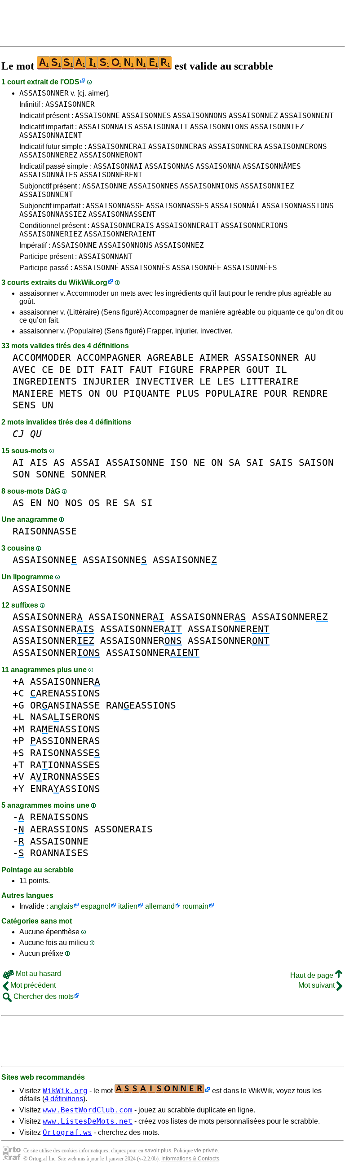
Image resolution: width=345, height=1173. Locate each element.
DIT (85, 369)
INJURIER (106, 381)
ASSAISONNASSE (115, 205)
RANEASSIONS (141, 705)
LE (205, 381)
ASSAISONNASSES (177, 205)
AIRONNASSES (65, 776)
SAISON (316, 462)
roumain (195, 906)
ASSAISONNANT (106, 256)
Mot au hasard (37, 973)
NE (199, 462)
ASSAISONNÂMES (272, 166)
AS (59, 462)
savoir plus (158, 1150)
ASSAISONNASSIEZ (53, 214)
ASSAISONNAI (118, 166)
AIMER (214, 357)
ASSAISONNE (97, 115)
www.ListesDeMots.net (88, 1121)
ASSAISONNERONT (111, 155)
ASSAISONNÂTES (48, 175)
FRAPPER (219, 369)
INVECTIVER (164, 381)
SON (21, 474)
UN (47, 405)
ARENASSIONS (65, 693)
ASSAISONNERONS (295, 146)
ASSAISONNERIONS (254, 225)
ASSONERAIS (123, 829)
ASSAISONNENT (307, 115)
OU (112, 393)
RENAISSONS (59, 817)
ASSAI (85, 462)
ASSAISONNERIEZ (50, 234)
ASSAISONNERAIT (187, 225)
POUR (275, 393)
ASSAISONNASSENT (122, 214)
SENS (24, 405)
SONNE (50, 474)
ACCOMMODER (42, 357)
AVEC (24, 369)
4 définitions (63, 1099)
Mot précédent (32, 985)
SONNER (88, 474)
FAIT (112, 369)
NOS (74, 502)
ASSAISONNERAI (117, 146)
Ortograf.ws (67, 1132)
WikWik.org (88, 282)
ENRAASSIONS (65, 788)
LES (225, 381)
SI (147, 502)
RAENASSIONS (65, 729)
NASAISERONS (65, 716)
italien (127, 906)
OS (94, 502)
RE (112, 502)
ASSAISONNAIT (161, 127)
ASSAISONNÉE (196, 267)
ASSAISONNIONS (219, 127)
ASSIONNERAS (65, 740)
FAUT (141, 369)
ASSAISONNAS (169, 166)
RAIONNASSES (65, 764)
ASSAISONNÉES (250, 267)
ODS (72, 82)
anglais (61, 906)
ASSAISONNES (146, 115)
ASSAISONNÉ (96, 267)
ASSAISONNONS (200, 115)
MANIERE (33, 393)
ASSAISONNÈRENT (111, 175)
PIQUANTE (147, 393)
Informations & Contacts (190, 1158)
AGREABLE (170, 357)
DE (65, 369)
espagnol (96, 906)
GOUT (258, 369)
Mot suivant (317, 985)
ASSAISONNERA (235, 146)
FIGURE (176, 369)
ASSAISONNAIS (106, 127)
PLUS (187, 393)
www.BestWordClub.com (88, 1110)
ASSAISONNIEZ (277, 127)
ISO (179, 462)
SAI (255, 462)
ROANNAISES (59, 852)
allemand (160, 906)
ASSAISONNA (218, 166)
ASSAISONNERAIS (122, 225)
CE (47, 369)
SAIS (281, 462)
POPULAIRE (231, 393)
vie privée (206, 1150)
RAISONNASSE (45, 531)
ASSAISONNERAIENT (120, 234)
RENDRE (310, 393)
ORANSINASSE (65, 705)
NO (53, 502)
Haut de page (312, 975)
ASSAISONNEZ (253, 115)
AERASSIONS (59, 829)
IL (281, 369)
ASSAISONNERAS (177, 146)
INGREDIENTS (45, 381)
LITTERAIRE (269, 381)
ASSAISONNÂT (235, 205)
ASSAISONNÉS (145, 267)
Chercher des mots (43, 996)
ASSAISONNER (44, 93)
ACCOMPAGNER (109, 357)
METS (71, 393)
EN (36, 502)
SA (234, 462)
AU (310, 357)
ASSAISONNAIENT (50, 135)
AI (18, 462)
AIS (39, 462)
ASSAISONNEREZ (48, 155)
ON (94, 393)
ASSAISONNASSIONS (298, 205)
